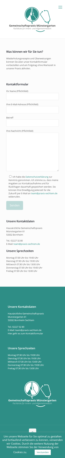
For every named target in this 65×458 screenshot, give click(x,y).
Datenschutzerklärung (36, 176)
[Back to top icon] (32, 432)
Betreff (9, 117)
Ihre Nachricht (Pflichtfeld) (19, 130)
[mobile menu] (60, 7)
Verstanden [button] (43, 452)
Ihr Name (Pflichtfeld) (17, 91)
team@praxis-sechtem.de (44, 193)
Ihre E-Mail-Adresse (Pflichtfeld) (22, 104)
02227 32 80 (17, 240)
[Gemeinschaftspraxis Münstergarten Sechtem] (32, 19)
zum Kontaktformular (32, 333)
